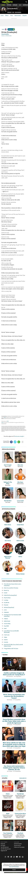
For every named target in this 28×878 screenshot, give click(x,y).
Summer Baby (7, 623)
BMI (5, 417)
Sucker (5, 592)
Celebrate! (6, 612)
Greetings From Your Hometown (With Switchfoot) (12, 615)
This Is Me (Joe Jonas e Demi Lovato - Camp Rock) (12, 584)
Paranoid (6, 605)
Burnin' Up (6, 590)
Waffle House (7, 621)
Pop (13, 12)
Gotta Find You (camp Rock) (10, 595)
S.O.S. (5, 610)
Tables (5, 637)
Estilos (15, 5)
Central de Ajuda (18, 843)
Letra (3, 29)
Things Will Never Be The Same (11, 648)
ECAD (2, 422)
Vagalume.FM (22, 778)
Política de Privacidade (19, 847)
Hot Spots (3, 845)
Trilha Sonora (18, 12)
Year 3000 (6, 626)
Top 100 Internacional (6, 849)
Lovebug (6, 600)
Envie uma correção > (19, 436)
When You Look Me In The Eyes (11, 588)
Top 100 (9, 5)
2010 (8, 421)
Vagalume (7, 1)
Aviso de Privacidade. (14, 866)
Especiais (3, 843)
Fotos (11, 15)
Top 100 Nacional (5, 847)
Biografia (25, 15)
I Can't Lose (6, 635)
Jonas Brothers (5, 34)
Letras (2, 15)
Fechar (14, 869)
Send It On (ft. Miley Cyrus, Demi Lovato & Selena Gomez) (13, 645)
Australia (6, 642)
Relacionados (18, 15)
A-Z (20, 5)
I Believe (6, 618)
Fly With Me (6, 602)
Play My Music (7, 597)
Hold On (6, 639)
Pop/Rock (9, 12)
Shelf (5, 628)
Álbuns (6, 15)
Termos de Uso (17, 845)
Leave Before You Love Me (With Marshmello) (11, 631)
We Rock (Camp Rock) (9, 607)
